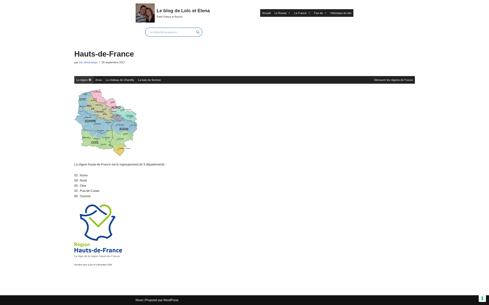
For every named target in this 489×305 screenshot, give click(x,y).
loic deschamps (88, 62)
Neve (139, 300)
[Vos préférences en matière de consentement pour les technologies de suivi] (482, 298)
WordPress (170, 300)
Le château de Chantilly (120, 79)
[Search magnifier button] (198, 32)
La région (82, 79)
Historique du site (340, 13)
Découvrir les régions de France (393, 79)
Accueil (266, 13)
